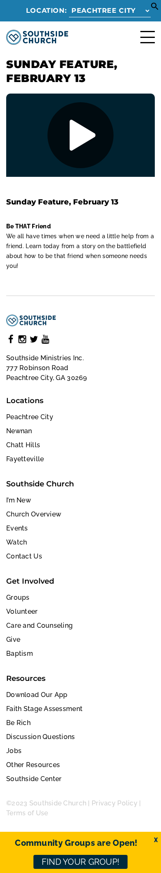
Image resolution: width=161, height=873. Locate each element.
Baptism (19, 653)
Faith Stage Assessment (44, 709)
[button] (155, 8)
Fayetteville (25, 459)
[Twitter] (33, 340)
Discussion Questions (40, 737)
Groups (18, 597)
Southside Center (34, 779)
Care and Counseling (39, 625)
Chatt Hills (23, 445)
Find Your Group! (80, 862)
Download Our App (36, 695)
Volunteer (22, 611)
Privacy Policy (114, 803)
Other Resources (33, 765)
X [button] (156, 840)
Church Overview (33, 514)
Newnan (19, 431)
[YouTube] (45, 340)
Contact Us (24, 556)
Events (17, 528)
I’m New (18, 500)
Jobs (13, 751)
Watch (16, 542)
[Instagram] (22, 340)
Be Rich (18, 723)
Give (13, 639)
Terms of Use (27, 813)
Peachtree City (29, 417)
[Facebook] (10, 340)
